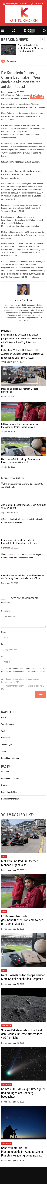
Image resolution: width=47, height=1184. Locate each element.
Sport (3, 751)
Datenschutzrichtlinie (10, 799)
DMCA (4, 785)
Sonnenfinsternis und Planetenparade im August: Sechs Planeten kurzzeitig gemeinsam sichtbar (22, 1153)
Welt (3, 731)
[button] (42, 39)
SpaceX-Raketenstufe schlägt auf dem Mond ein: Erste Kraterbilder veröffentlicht (21, 1033)
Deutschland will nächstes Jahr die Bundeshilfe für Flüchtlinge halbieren (19, 542)
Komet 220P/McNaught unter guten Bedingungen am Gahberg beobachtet (32, 48)
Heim (3, 717)
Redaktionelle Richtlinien (11, 792)
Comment (5, 611)
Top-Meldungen (7, 724)
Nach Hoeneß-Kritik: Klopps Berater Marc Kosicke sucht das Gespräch (20, 461)
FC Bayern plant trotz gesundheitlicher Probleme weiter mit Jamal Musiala (19, 425)
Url (2, 656)
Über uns (5, 772)
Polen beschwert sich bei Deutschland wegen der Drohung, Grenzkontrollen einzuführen (22, 577)
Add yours (5, 602)
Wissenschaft (6, 1026)
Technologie (6, 744)
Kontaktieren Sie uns (10, 758)
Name (3, 632)
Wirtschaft (5, 738)
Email (3, 644)
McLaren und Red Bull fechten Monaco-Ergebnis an (19, 863)
